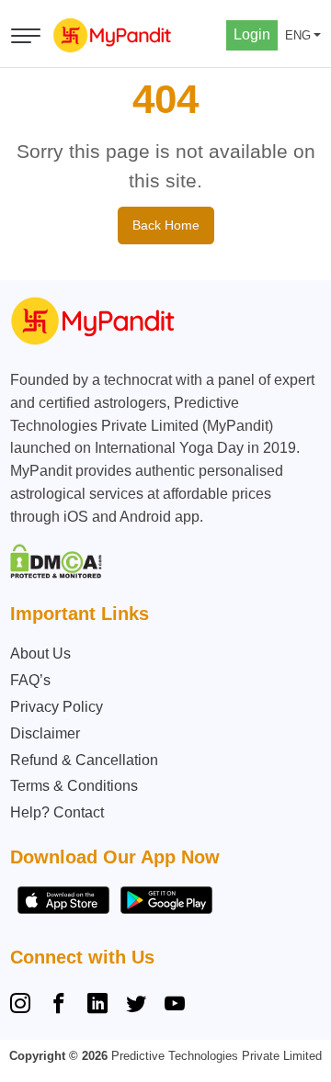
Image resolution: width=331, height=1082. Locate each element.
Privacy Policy (56, 707)
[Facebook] (58, 1005)
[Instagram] (24, 1005)
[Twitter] (136, 1005)
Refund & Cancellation (84, 760)
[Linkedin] (97, 1005)
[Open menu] (25, 35)
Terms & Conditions (74, 786)
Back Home (166, 225)
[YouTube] (174, 1005)
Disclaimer (45, 733)
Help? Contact (57, 812)
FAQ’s (30, 680)
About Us (40, 653)
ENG (298, 35)
